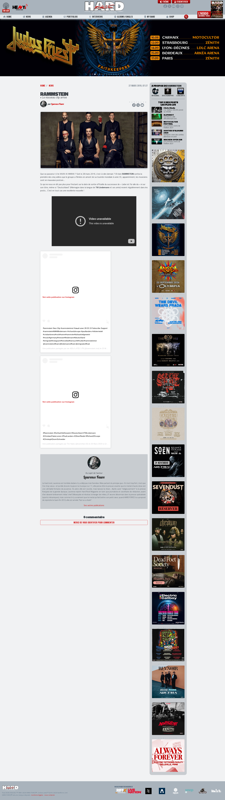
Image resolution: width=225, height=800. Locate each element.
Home (9, 16)
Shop (171, 16)
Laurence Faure (57, 104)
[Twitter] (169, 6)
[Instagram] (178, 6)
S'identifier (182, 1)
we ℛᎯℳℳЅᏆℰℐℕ (75, 348)
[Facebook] (165, 6)
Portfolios (72, 16)
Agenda (48, 16)
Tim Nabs (71, 444)
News (28, 16)
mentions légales (37, 795)
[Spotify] (182, 6)
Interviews (97, 16)
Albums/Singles (125, 16)
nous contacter (49, 795)
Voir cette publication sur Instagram (58, 297)
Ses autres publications (94, 505)
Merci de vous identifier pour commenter (94, 522)
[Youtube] (173, 6)
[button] (164, 1)
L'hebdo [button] (204, 14)
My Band (151, 16)
